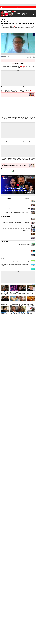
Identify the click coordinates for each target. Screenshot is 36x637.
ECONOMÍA (13, 9)
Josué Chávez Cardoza (5, 56)
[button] (1, 7)
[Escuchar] (28, 56)
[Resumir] (31, 56)
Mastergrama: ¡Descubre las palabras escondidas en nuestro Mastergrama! (19, 261)
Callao (10, 168)
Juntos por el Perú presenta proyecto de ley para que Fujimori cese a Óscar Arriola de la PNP (17, 212)
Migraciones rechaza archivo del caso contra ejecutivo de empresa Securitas (19, 201)
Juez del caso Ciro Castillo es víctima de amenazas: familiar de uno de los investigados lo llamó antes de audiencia (15, 223)
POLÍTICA (7, 9)
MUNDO (19, 9)
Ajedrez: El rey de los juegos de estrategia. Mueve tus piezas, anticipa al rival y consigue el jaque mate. (16, 268)
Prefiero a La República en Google (17, 171)
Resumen (22, 63)
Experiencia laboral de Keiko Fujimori (25, 230)
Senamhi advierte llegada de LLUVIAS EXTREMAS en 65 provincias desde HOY (19, 254)
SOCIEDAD (16, 9)
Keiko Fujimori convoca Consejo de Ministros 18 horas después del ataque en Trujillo (18, 208)
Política (3, 19)
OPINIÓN (10, 9)
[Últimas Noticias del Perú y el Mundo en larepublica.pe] (18, 7)
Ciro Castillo (15, 26)
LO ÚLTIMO (3, 9)
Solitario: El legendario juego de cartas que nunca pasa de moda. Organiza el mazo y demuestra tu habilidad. (14, 265)
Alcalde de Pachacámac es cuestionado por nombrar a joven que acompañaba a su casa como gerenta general (14, 95)
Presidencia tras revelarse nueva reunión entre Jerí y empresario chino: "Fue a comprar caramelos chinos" (14, 166)
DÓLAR (33, 9)
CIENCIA (22, 9)
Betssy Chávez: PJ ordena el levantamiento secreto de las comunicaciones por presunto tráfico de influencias (16, 31)
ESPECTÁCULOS (29, 9)
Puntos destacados (15, 63)
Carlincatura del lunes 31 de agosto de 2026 (24, 244)
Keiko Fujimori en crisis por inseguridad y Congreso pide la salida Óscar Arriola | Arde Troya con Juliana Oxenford (23, 15)
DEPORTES (25, 9)
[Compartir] (34, 56)
